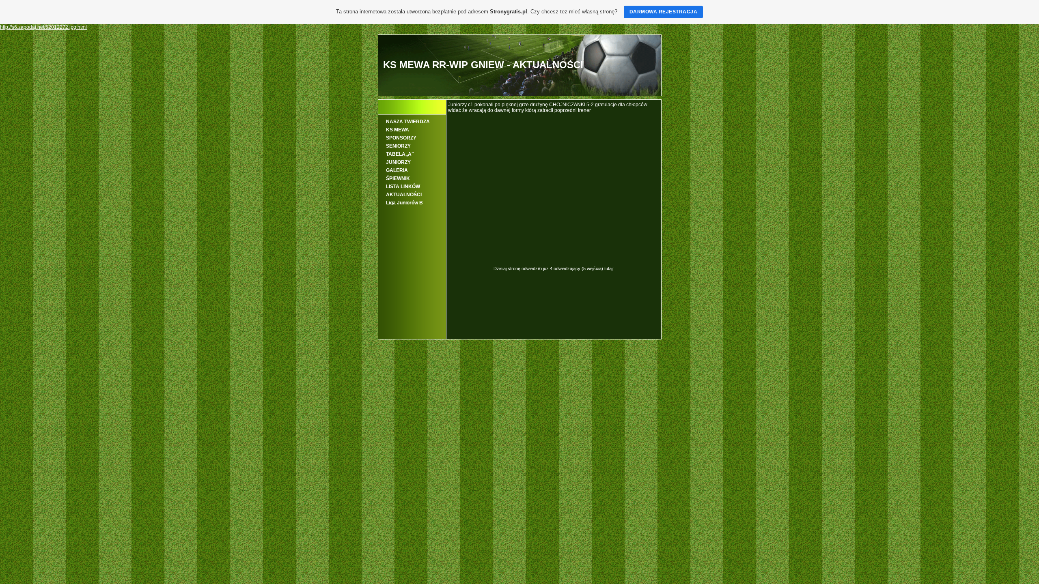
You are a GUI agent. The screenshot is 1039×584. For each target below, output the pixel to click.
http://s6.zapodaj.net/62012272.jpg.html (43, 27)
